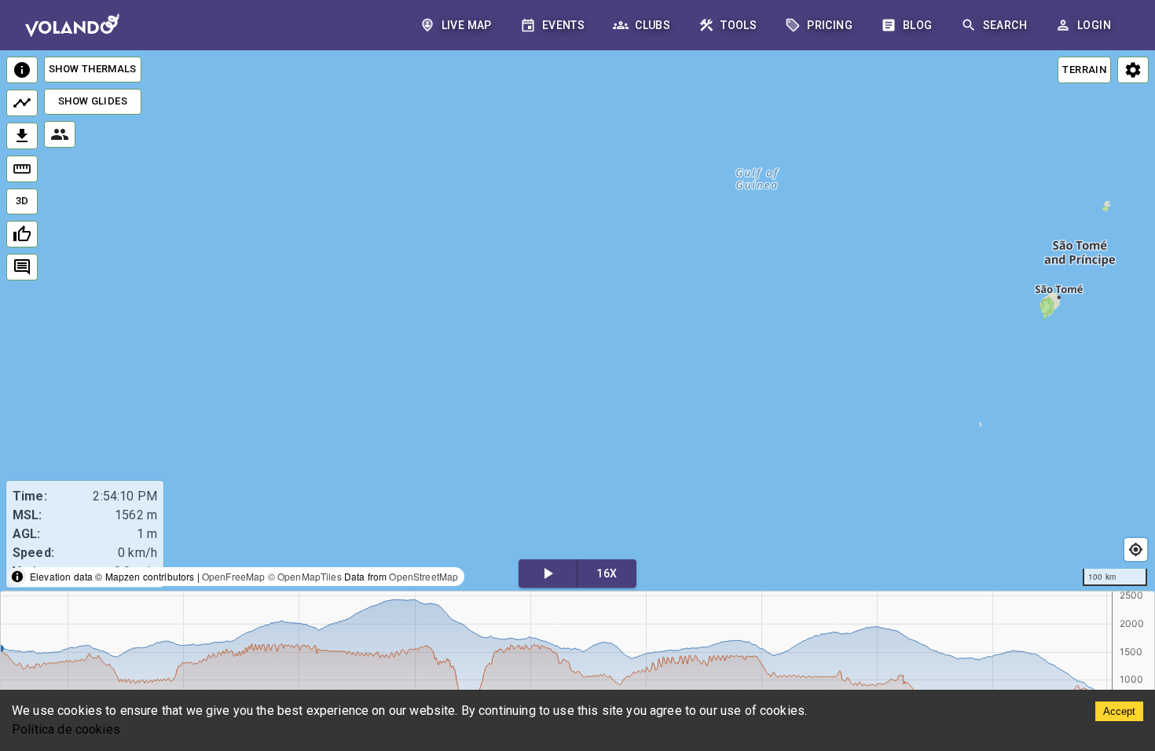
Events (563, 25)
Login (1094, 25)
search (1005, 25)
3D (22, 201)
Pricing (829, 25)
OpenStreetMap (423, 576)
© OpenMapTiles (305, 576)
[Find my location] (1135, 549)
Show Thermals (93, 69)
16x (606, 573)
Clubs (652, 25)
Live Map (467, 25)
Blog (918, 25)
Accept (1119, 711)
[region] (577, 321)
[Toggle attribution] (17, 576)
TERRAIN (1084, 69)
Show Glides (92, 101)
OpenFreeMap (234, 576)
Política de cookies (66, 729)
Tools (738, 25)
